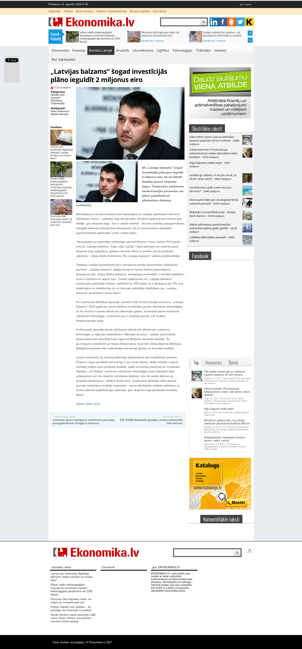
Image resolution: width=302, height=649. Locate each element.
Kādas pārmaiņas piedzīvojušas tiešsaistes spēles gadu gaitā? (210, 226)
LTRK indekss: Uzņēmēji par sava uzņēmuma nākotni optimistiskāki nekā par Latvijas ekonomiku (162, 35)
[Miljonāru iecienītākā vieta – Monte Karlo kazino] (247, 219)
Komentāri (213, 362)
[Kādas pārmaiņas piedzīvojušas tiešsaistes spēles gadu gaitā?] (247, 231)
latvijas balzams (60, 114)
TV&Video (203, 50)
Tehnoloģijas (182, 50)
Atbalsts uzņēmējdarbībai (112, 11)
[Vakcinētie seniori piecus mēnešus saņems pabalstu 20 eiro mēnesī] (247, 144)
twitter (240, 21)
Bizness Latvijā (162, 42)
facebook (222, 21)
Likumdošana (143, 50)
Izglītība (163, 50)
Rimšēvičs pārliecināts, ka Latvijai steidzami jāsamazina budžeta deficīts (227, 422)
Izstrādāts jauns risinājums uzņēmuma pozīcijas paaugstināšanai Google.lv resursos (84, 421)
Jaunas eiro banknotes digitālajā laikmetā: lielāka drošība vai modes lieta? (61, 152)
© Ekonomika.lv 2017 (99, 642)
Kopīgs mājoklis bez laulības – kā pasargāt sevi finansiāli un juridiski (71, 608)
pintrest (231, 21)
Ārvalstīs (122, 50)
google (214, 21)
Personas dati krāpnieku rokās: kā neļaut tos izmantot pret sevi (61, 220)
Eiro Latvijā (159, 11)
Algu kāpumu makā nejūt (205, 163)
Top (196, 362)
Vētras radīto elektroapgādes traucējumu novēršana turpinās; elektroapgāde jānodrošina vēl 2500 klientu (61, 187)
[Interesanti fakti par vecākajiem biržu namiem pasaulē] (247, 207)
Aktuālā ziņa (86, 42)
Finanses (97, 42)
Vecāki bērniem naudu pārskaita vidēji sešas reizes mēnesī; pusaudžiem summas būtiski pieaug (101, 35)
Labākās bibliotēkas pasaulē (207, 237)
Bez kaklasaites (63, 59)
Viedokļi (220, 50)
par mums (245, 4)
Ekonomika (60, 50)
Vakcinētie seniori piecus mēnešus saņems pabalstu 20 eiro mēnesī (211, 138)
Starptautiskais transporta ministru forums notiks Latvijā (224, 439)
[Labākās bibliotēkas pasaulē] (247, 244)
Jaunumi (55, 97)
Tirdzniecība (58, 103)
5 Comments (226, 429)
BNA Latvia (93, 403)
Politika (68, 11)
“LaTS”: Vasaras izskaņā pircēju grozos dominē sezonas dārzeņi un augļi (225, 34)
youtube (249, 21)
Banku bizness (84, 11)
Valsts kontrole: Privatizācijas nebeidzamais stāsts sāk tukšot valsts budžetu (213, 153)
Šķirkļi (233, 362)
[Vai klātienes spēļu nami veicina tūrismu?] (247, 194)
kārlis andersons (60, 111)
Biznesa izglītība (140, 11)
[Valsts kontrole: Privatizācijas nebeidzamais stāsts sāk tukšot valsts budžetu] (247, 156)
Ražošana (56, 100)
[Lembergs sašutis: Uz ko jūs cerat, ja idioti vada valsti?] (247, 182)
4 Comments (225, 446)
